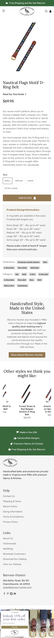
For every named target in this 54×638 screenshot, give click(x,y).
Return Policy (10, 506)
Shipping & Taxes (12, 501)
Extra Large (11, 188)
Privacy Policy (10, 522)
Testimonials (9, 543)
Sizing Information (12, 511)
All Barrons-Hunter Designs (28, 262)
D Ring (32, 274)
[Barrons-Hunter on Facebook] (4, 594)
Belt (17, 274)
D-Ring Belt (43, 274)
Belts (45, 262)
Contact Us (9, 496)
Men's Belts (22, 268)
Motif (39, 280)
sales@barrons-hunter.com (17, 587)
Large (30, 181)
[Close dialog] (52, 611)
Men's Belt (22, 280)
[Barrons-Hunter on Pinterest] (7, 594)
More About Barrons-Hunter (27, 354)
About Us (8, 538)
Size (5, 174)
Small (7, 181)
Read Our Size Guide (14, 94)
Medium (19, 181)
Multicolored (22, 285)
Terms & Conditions (13, 516)
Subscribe (15, 627)
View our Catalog (12, 564)
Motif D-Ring (9, 285)
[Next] (46, 401)
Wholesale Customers (14, 554)
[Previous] (7, 401)
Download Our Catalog (15, 559)
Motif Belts (34, 268)
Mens (32, 280)
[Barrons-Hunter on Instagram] (11, 594)
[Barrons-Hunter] (27, 11)
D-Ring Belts (9, 268)
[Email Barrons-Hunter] (14, 594)
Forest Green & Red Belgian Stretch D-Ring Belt (27, 410)
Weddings (8, 548)
